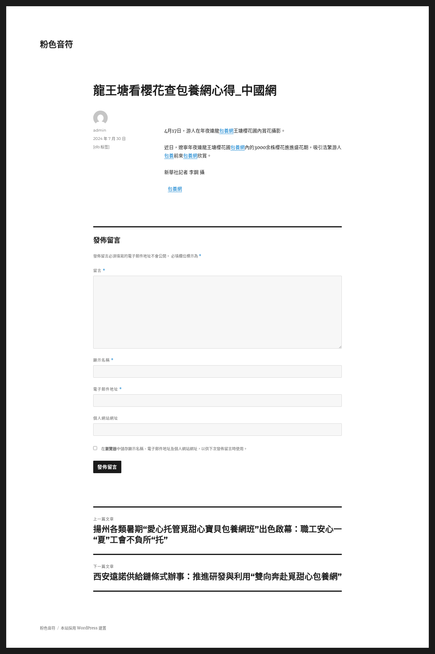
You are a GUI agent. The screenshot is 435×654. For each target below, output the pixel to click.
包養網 (226, 131)
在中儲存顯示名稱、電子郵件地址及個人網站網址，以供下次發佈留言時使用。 (174, 448)
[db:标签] (101, 146)
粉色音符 (56, 44)
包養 (169, 156)
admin (99, 130)
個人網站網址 (105, 418)
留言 (99, 270)
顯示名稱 (103, 360)
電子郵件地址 (107, 389)
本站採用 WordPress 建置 (83, 628)
